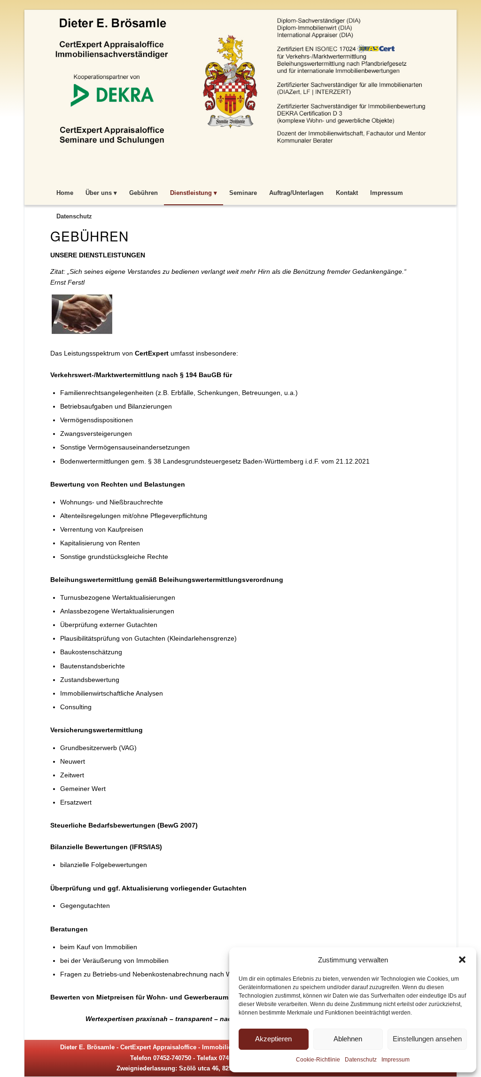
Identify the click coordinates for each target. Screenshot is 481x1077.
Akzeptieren (273, 1039)
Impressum (395, 1059)
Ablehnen (348, 1039)
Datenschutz (361, 1059)
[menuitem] (64, 193)
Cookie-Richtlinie (318, 1059)
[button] (462, 959)
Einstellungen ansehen (427, 1039)
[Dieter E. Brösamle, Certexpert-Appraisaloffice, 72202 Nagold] (240, 94)
